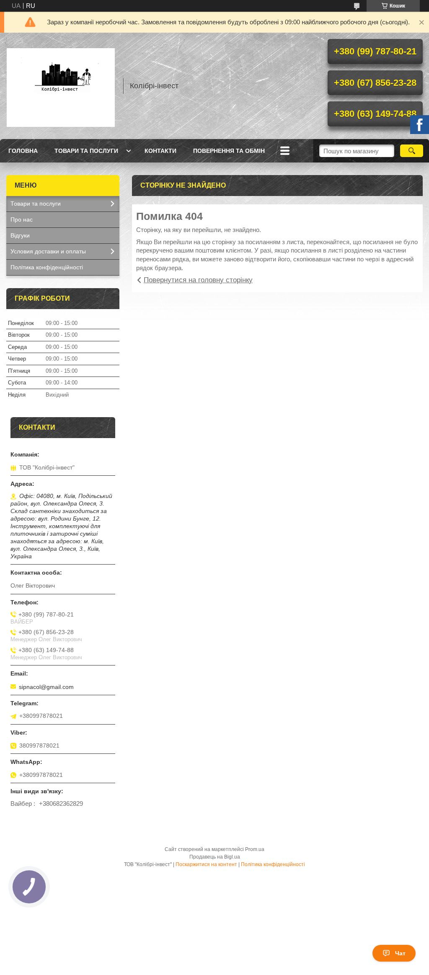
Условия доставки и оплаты (48, 251)
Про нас (21, 219)
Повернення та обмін (229, 150)
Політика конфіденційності (46, 267)
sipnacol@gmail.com (46, 687)
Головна (23, 150)
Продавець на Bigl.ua (214, 857)
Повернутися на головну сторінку (198, 280)
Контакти (160, 150)
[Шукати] (411, 150)
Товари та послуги (86, 150)
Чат (400, 953)
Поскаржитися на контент (206, 864)
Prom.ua (254, 849)
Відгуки (20, 235)
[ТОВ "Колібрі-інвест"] (60, 86)
